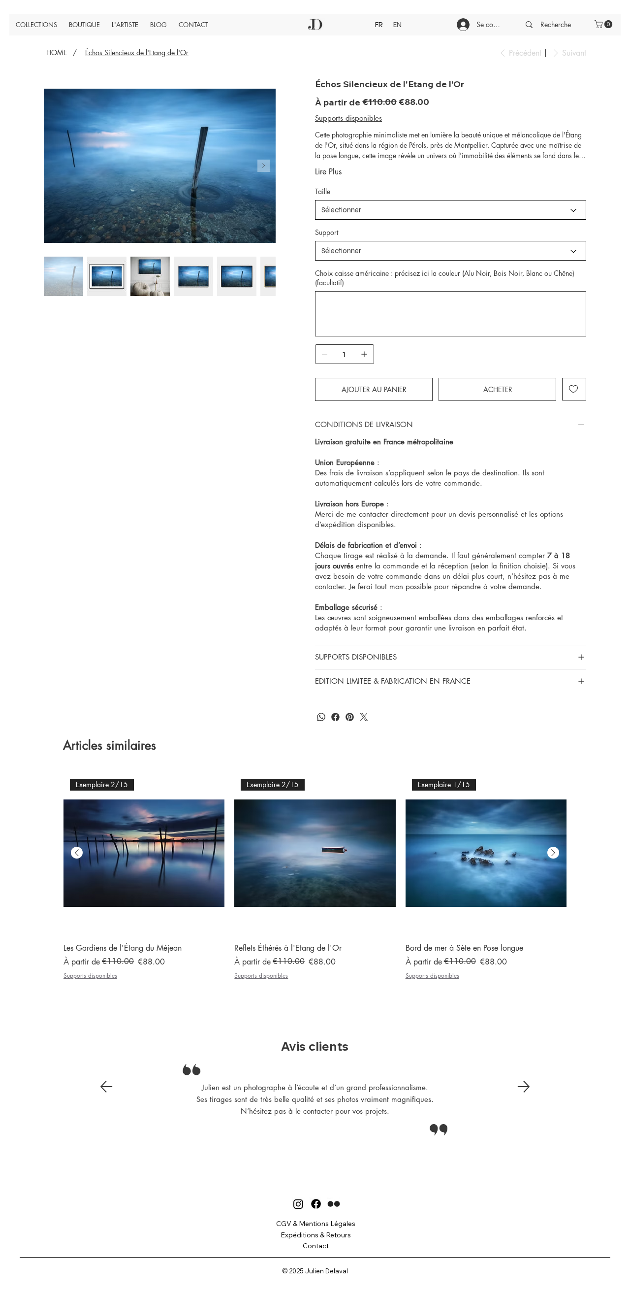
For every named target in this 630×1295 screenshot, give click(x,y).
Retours (338, 1234)
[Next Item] (263, 166)
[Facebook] (335, 717)
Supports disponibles (90, 976)
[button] (604, 24)
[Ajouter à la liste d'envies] (574, 389)
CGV (283, 1223)
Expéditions (299, 1234)
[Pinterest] (350, 717)
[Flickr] (333, 1203)
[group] (315, 882)
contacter (329, 586)
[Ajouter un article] (364, 354)
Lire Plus (328, 171)
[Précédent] (106, 1087)
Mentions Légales (327, 1223)
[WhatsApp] (321, 717)
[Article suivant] (553, 853)
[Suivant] (524, 1087)
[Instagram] (364, 717)
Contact (316, 1245)
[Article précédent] (77, 853)
